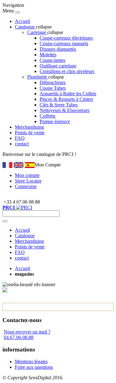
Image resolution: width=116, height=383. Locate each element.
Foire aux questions (34, 367)
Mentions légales (31, 361)
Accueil (22, 21)
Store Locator (28, 180)
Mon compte (27, 175)
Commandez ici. (93, 154)
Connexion (26, 186)
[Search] (4, 221)
